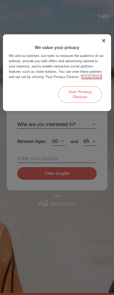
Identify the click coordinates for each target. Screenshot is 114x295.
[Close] (103, 40)
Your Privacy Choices (79, 94)
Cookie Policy (91, 77)
